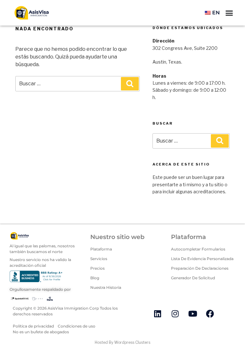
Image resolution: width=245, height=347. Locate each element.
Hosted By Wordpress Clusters (122, 342)
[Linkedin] (158, 313)
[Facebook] (210, 313)
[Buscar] (130, 83)
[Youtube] (193, 313)
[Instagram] (175, 313)
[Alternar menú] (229, 13)
